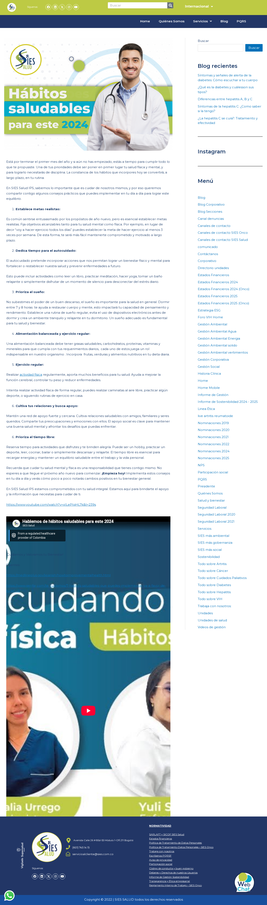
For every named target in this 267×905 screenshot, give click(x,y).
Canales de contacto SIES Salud (223, 240)
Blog (224, 21)
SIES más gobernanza (215, 543)
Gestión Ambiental (212, 324)
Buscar (203, 41)
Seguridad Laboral (212, 507)
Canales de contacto (214, 226)
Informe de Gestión (213, 395)
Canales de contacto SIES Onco (223, 233)
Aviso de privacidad (160, 859)
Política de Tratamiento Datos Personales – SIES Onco (181, 847)
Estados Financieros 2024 (218, 282)
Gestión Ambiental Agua (217, 331)
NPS (201, 465)
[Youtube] (76, 7)
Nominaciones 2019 (213, 423)
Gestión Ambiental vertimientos (223, 352)
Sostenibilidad (209, 557)
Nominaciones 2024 (213, 451)
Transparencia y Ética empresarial (169, 881)
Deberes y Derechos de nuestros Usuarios (173, 872)
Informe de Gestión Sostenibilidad (169, 876)
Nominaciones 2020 (213, 430)
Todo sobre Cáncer (213, 571)
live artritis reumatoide (215, 416)
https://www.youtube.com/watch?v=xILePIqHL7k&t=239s (51, 505)
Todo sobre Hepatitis (214, 592)
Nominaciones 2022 (213, 444)
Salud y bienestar (211, 500)
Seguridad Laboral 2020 (216, 514)
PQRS (241, 21)
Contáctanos (208, 254)
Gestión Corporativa (213, 359)
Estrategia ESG (209, 310)
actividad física (31, 375)
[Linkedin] (55, 7)
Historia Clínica (209, 373)
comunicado (208, 247)
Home (145, 21)
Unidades (205, 613)
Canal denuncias (211, 219)
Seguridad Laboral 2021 (216, 521)
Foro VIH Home (210, 317)
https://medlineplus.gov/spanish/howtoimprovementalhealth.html (58, 575)
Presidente (206, 486)
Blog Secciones (210, 212)
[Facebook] (48, 7)
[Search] (170, 5)
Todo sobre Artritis (212, 564)
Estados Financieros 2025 (218, 296)
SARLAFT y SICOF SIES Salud (166, 834)
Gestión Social (209, 367)
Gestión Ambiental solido (217, 345)
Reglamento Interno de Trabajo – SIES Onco (175, 885)
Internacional (197, 6)
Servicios (200, 21)
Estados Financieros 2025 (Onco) (223, 303)
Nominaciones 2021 (213, 437)
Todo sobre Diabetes (214, 585)
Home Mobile (209, 388)
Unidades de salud (212, 620)
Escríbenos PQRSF (160, 855)
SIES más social (210, 550)
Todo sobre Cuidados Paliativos (222, 578)
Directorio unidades (213, 268)
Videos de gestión (212, 627)
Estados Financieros (213, 275)
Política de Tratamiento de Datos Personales (175, 842)
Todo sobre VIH (210, 599)
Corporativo (207, 261)
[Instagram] (69, 7)
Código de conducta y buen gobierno (171, 868)
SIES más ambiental (213, 536)
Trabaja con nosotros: (214, 606)
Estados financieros (160, 838)
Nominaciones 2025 (213, 458)
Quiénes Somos (171, 21)
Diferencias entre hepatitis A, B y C (225, 99)
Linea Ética (206, 409)
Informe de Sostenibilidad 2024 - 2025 (228, 402)
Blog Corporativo (211, 204)
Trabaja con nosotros (161, 851)
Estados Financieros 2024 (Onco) (223, 289)
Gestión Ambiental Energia (219, 338)
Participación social (213, 472)
